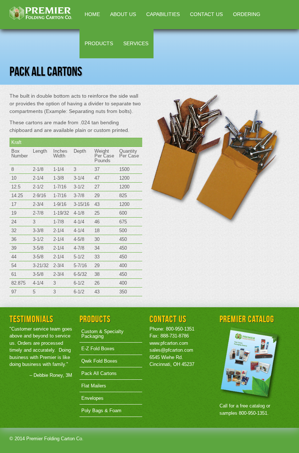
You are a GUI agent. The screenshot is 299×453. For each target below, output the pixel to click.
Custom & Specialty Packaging (102, 334)
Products (99, 43)
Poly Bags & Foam (101, 410)
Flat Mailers (93, 385)
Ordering (246, 14)
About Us (123, 14)
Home (92, 14)
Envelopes (92, 398)
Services (135, 43)
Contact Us (206, 14)
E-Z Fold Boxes (97, 348)
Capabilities (163, 14)
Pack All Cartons (99, 373)
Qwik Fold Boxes (99, 361)
